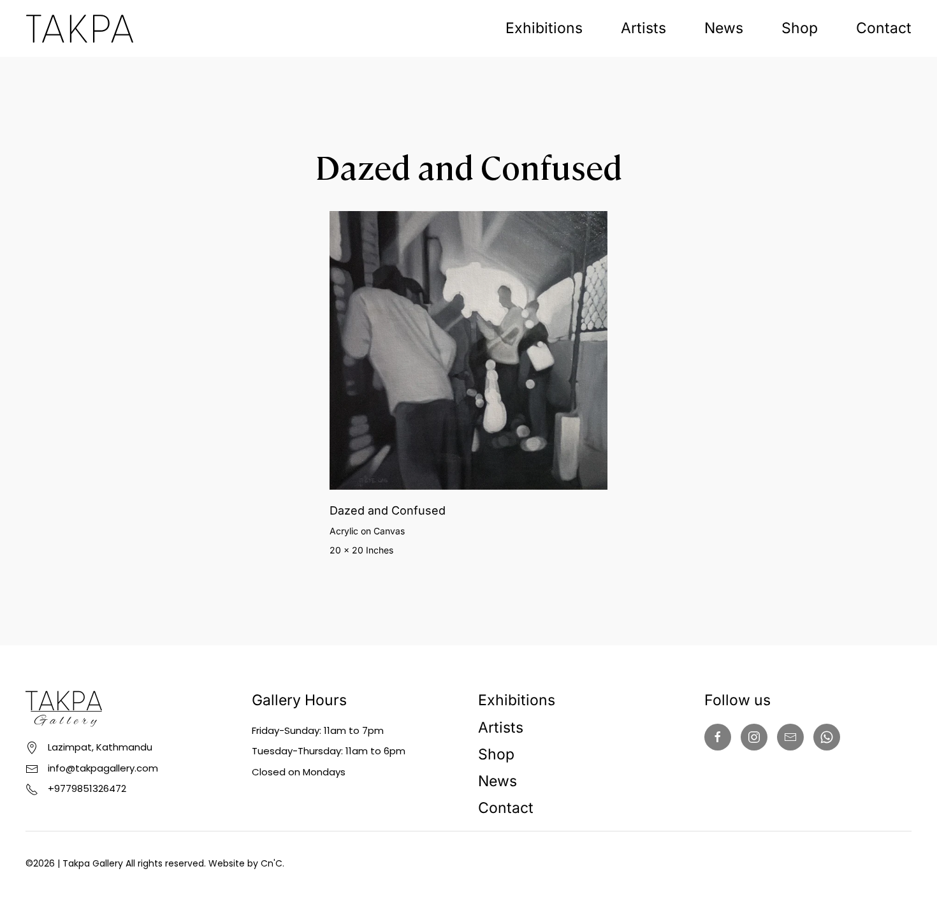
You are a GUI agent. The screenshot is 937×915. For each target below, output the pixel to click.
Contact (884, 28)
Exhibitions (544, 28)
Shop (799, 28)
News (723, 28)
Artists (643, 28)
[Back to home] (79, 28)
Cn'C (271, 863)
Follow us (737, 700)
